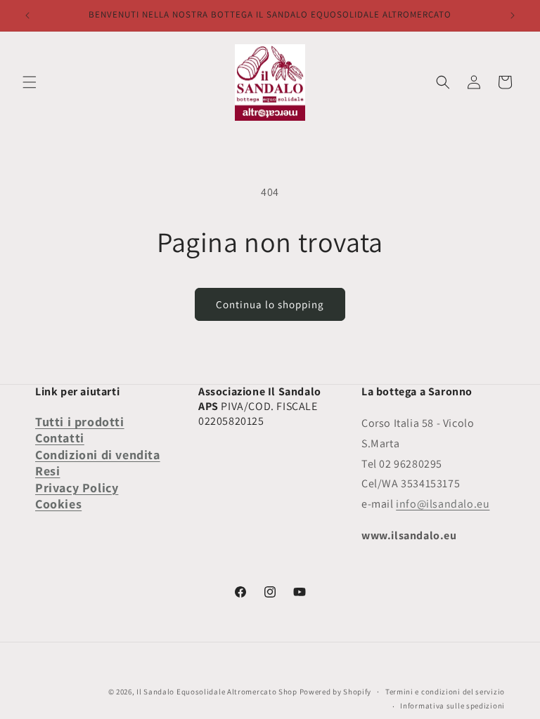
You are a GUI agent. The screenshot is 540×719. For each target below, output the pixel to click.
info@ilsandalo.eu (442, 503)
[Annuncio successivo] (512, 15)
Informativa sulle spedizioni (452, 706)
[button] (29, 82)
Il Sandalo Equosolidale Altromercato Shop (216, 692)
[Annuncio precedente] (27, 15)
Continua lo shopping (270, 304)
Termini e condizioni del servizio (445, 692)
